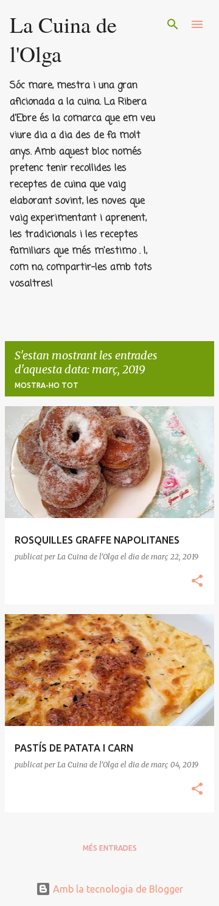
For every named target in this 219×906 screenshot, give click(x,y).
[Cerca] (172, 24)
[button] (197, 581)
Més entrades (110, 848)
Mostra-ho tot (46, 385)
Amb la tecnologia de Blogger (116, 889)
